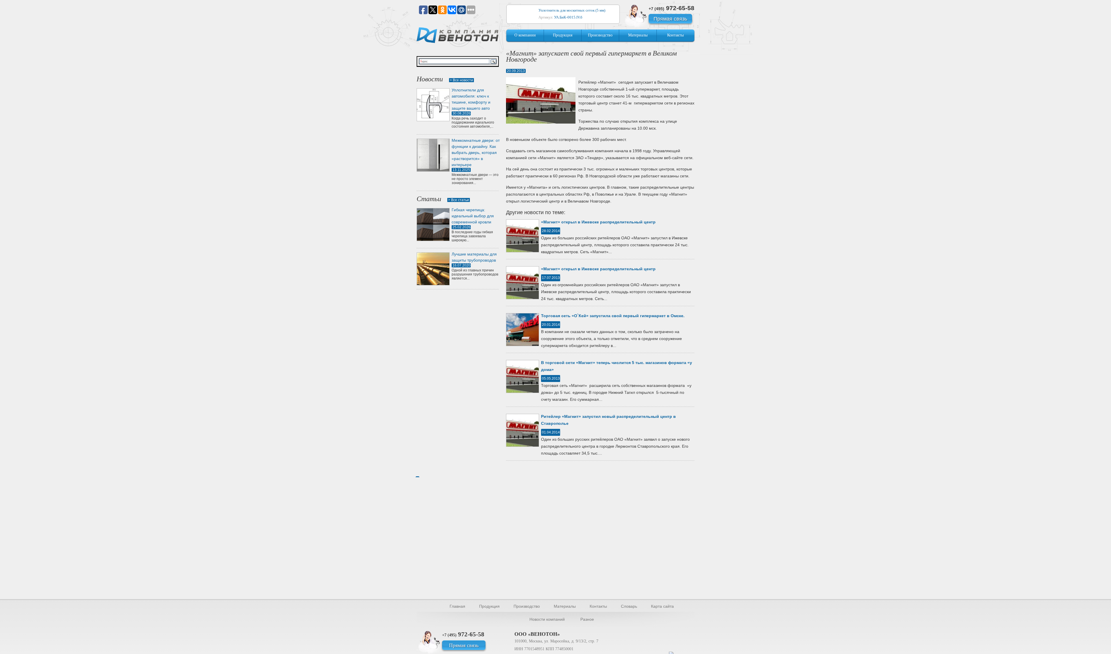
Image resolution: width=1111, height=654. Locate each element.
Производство (600, 35)
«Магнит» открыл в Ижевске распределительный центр (598, 222)
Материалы (638, 35)
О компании (525, 35)
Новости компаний (547, 619)
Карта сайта (662, 606)
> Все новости (461, 80)
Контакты (675, 35)
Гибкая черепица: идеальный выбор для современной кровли (473, 215)
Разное (587, 619)
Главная (457, 606)
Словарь (629, 606)
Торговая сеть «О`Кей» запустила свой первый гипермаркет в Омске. (613, 315)
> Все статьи (458, 200)
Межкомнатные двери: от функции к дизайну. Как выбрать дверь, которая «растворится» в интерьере (476, 152)
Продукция (562, 35)
